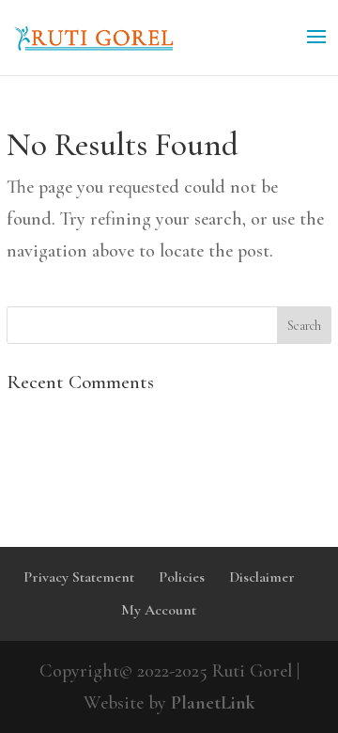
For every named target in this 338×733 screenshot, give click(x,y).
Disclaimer (262, 577)
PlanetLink (213, 703)
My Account (158, 609)
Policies (182, 577)
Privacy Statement (78, 577)
